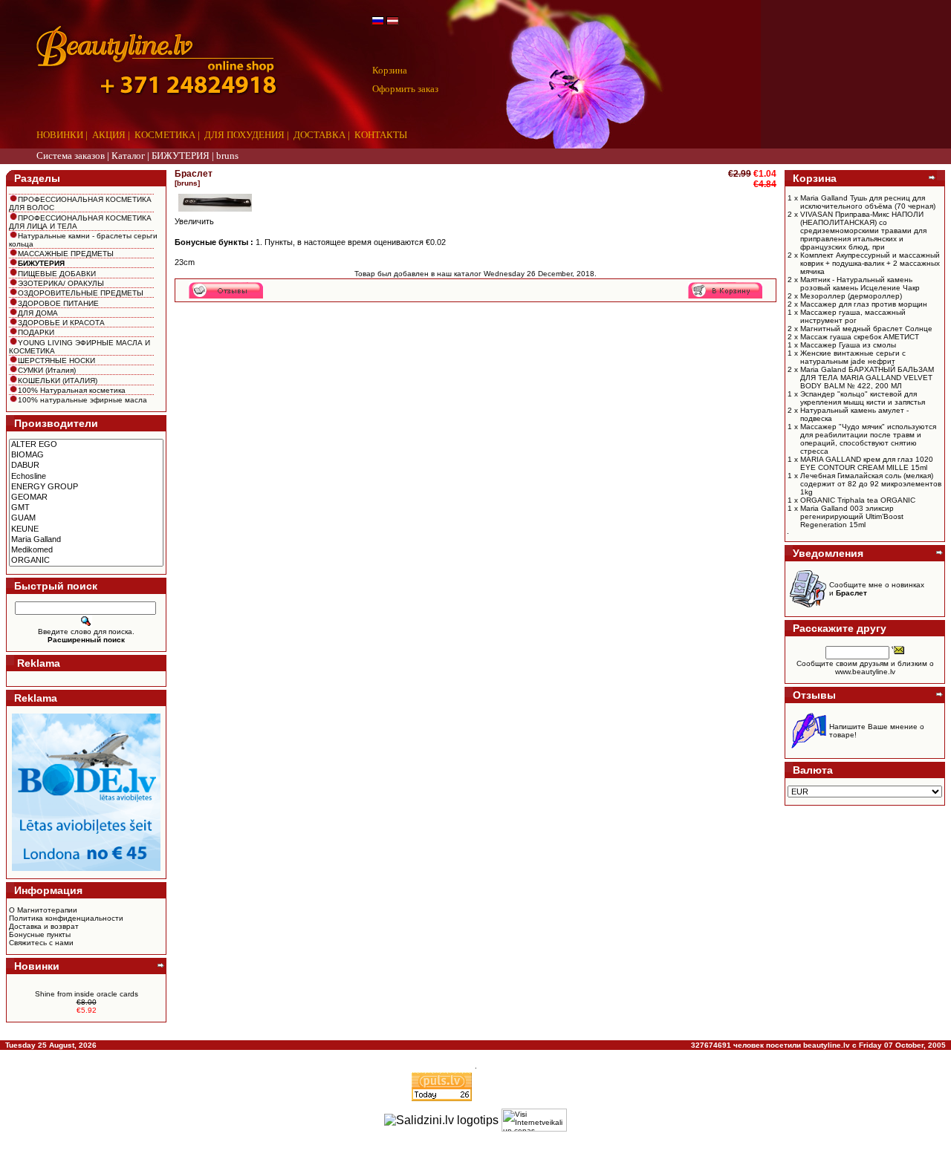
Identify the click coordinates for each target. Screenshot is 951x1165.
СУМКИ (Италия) (47, 370)
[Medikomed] (86, 550)
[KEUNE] (86, 529)
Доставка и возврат (44, 926)
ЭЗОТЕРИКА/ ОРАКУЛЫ (61, 283)
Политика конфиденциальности (66, 918)
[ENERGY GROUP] (86, 487)
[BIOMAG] (86, 455)
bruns (227, 155)
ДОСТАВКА (319, 134)
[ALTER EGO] (86, 445)
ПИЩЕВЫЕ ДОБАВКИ (57, 274)
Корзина (389, 70)
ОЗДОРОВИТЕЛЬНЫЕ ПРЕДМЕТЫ (80, 293)
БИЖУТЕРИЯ (181, 155)
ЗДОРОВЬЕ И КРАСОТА (61, 323)
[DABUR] (86, 465)
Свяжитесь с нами (41, 943)
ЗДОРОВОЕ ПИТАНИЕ (58, 303)
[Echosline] (86, 476)
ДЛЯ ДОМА (38, 313)
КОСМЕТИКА (164, 134)
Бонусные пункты (40, 934)
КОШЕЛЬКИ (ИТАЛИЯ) (57, 380)
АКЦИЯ (109, 134)
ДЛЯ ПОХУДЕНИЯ (244, 134)
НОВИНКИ (59, 134)
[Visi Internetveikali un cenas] (534, 1120)
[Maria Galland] (86, 540)
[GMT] (86, 508)
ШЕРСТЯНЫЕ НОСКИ (56, 360)
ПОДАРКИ (36, 332)
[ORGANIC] (86, 560)
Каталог (128, 155)
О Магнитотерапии (43, 910)
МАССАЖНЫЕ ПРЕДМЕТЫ (66, 253)
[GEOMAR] (86, 497)
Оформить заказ (405, 88)
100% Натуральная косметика (72, 390)
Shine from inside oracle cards (86, 994)
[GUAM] (86, 518)
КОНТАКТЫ (380, 134)
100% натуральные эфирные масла (82, 400)
